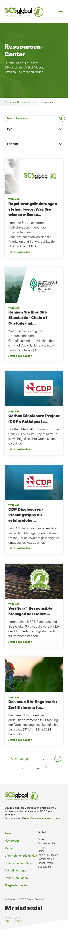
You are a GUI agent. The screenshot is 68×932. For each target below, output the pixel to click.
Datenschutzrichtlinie (19, 863)
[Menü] (60, 11)
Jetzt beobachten (20, 252)
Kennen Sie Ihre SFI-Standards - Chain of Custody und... (27, 317)
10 (22, 767)
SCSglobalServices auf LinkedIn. (8, 920)
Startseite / (11, 102)
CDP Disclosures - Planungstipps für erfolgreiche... (25, 514)
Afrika (41, 839)
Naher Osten (45, 863)
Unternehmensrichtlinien (21, 855)
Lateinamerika (46, 859)
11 (31, 767)
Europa (42, 847)
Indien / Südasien (48, 855)
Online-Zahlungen (16, 877)
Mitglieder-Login (16, 885)
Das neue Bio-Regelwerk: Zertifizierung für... (32, 704)
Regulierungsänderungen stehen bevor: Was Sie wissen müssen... (32, 209)
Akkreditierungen (16, 870)
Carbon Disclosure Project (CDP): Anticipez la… (34, 418)
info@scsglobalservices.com (43, 818)
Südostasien (45, 866)
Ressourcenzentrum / (29, 102)
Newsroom (12, 840)
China (41, 851)
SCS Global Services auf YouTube (18, 920)
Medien (10, 848)
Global (42, 832)
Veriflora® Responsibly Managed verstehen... (30, 610)
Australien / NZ (46, 843)
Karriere (10, 833)
